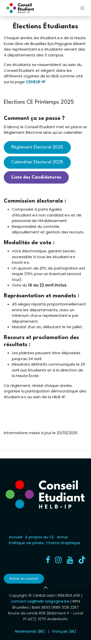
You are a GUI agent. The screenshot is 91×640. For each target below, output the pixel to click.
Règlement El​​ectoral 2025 (37, 147)
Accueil (15, 537)
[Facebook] (47, 560)
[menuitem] (30, 631)
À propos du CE (39, 537)
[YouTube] (70, 560)
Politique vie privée (26, 542)
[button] (45, 588)
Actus (62, 537)
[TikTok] (81, 560)
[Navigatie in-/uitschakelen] (82, 8)
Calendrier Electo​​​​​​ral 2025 (37, 162)
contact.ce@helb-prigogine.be (40, 601)
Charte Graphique (63, 542)
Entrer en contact (24, 578)
